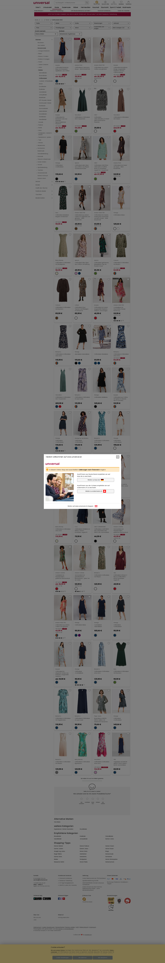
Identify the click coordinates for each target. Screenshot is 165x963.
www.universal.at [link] (81, 506)
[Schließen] (117, 456)
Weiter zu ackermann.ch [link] (93, 491)
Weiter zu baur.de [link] (94, 480)
